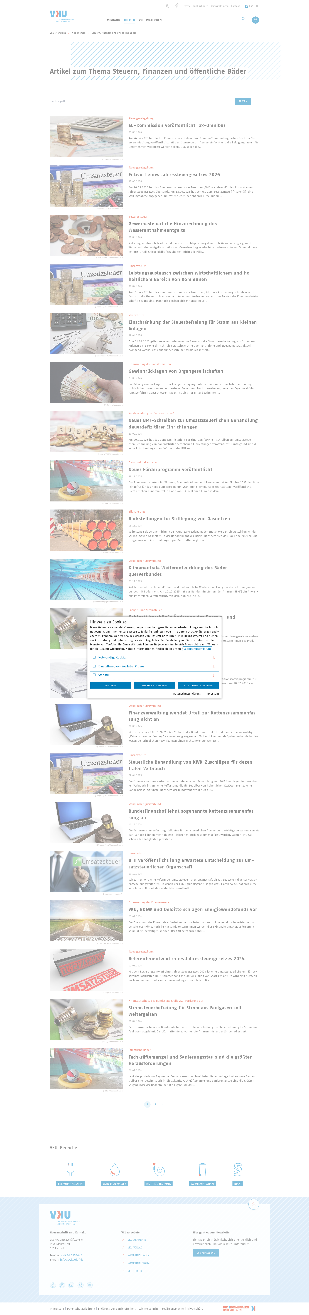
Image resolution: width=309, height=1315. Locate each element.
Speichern (110, 685)
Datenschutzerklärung (197, 648)
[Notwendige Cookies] (94, 658)
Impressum (212, 693)
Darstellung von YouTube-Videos (121, 666)
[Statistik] (94, 676)
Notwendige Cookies (112, 657)
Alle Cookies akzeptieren (198, 685)
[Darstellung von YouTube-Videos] (94, 667)
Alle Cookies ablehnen (155, 685)
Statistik (103, 675)
